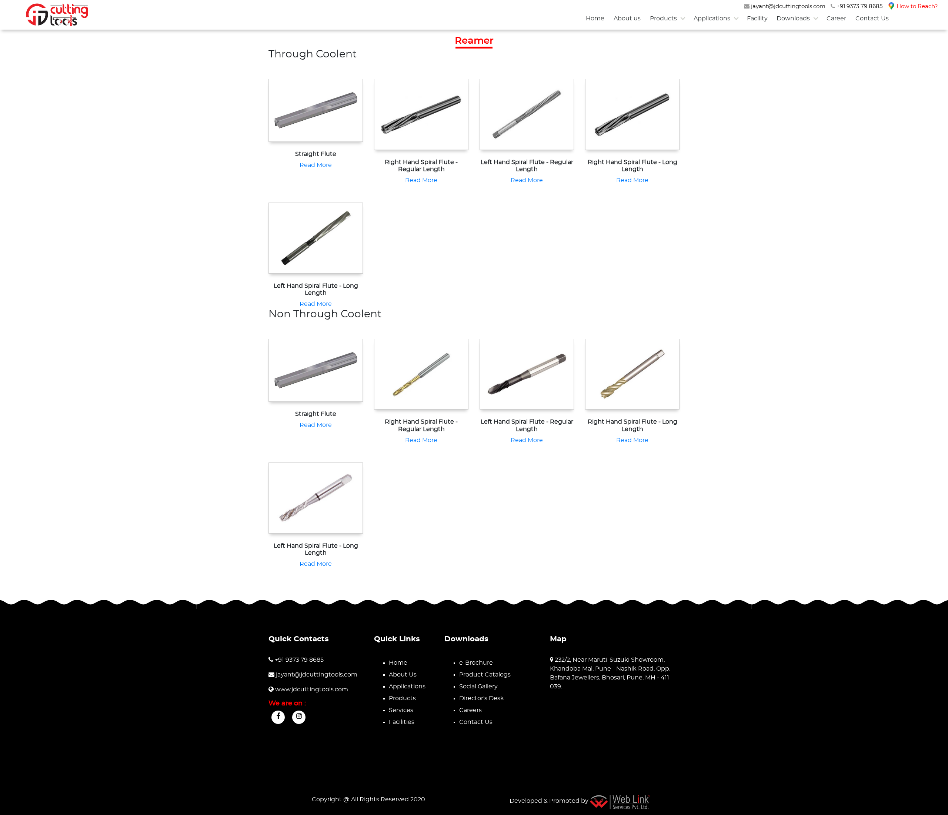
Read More (316, 165)
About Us (403, 675)
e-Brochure (476, 663)
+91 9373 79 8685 (858, 6)
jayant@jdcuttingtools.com (787, 6)
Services (401, 710)
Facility (757, 18)
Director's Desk (481, 698)
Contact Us (872, 18)
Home (595, 18)
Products (663, 18)
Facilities (401, 722)
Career (836, 18)
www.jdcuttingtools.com (311, 689)
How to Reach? (916, 6)
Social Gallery (478, 686)
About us (627, 18)
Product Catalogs (485, 675)
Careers (470, 710)
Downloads (793, 18)
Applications (712, 18)
